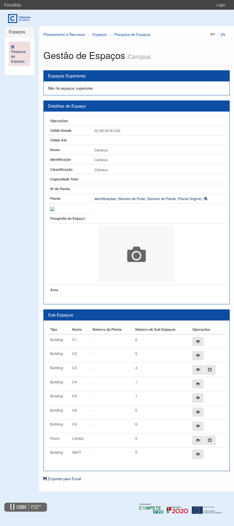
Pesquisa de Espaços (132, 34)
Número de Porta (131, 198)
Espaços (99, 34)
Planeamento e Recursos (64, 34)
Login (221, 4)
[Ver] (197, 341)
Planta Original (189, 198)
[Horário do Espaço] (209, 370)
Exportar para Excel (64, 478)
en (223, 34)
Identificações (105, 198)
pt (213, 34)
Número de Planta (162, 198)
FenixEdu (12, 5)
